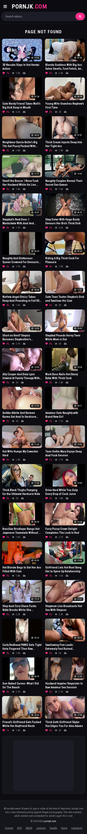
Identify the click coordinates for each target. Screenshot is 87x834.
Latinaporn (76, 828)
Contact (9, 828)
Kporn (64, 828)
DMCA (29, 828)
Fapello (53, 828)
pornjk (29, 6)
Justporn (41, 828)
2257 (19, 828)
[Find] (80, 16)
